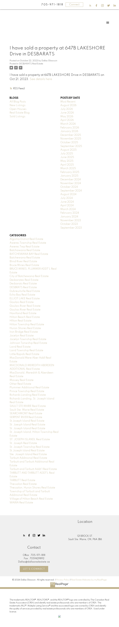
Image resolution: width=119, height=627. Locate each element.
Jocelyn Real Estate (22, 335)
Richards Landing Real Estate (28, 395)
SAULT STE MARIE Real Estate (28, 406)
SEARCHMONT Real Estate (26, 413)
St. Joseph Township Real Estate (30, 447)
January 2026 (69, 131)
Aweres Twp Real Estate (24, 246)
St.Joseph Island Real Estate (27, 450)
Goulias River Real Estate (25, 309)
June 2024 (67, 202)
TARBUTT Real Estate (22, 480)
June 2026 (67, 112)
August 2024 (68, 194)
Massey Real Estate (22, 380)
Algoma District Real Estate (26, 239)
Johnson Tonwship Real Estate (28, 343)
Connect (74, 4)
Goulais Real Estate (22, 302)
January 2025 (69, 176)
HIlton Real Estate (20, 320)
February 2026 (69, 127)
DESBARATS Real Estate (31, 64)
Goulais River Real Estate (25, 306)
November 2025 (70, 138)
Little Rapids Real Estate (24, 354)
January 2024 (69, 216)
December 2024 (70, 179)
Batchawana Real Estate (25, 250)
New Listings (17, 105)
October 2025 (69, 142)
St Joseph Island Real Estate (27, 421)
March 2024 (68, 209)
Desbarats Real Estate (23, 283)
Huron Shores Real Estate (25, 328)
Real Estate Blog (20, 112)
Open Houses (18, 109)
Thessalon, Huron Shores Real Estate (32, 487)
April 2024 (67, 205)
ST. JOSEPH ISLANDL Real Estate (30, 439)
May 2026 (66, 116)
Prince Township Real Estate (27, 391)
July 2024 (66, 198)
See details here (41, 79)
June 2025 (67, 157)
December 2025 (70, 135)
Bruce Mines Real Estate (24, 265)
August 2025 (68, 150)
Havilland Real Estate (23, 313)
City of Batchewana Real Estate (29, 276)
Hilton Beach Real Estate (25, 317)
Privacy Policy (63, 580)
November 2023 (70, 220)
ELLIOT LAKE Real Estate (25, 298)
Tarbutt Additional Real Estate (28, 458)
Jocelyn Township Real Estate (28, 339)
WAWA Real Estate (21, 502)
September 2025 (71, 146)
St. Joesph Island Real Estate (27, 424)
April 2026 (67, 120)
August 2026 (68, 105)
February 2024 (69, 213)
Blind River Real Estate (23, 261)
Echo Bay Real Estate (22, 294)
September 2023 (71, 228)
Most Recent (67, 101)
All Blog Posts (18, 101)
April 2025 (67, 164)
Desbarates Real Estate (24, 280)
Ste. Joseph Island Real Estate (28, 454)
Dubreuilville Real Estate (25, 291)
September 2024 (71, 190)
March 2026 (68, 124)
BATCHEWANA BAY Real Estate (29, 254)
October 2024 (69, 187)
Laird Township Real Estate (26, 350)
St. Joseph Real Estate (23, 443)
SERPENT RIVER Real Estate (26, 417)
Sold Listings (17, 116)
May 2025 (66, 161)
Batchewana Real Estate (25, 257)
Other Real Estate (20, 384)
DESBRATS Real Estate (23, 287)
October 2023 (69, 224)
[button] (90, 5)
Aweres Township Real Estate (28, 243)
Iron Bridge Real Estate (24, 332)
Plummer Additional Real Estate (29, 387)
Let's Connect (34, 569)
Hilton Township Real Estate (27, 324)
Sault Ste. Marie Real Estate (27, 410)
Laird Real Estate (20, 347)
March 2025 (68, 168)
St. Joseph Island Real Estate (27, 428)
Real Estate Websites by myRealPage (89, 580)
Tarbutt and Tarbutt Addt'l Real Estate (33, 469)
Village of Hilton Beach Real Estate (31, 499)
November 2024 (70, 183)
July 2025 (66, 153)
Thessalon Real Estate (23, 484)
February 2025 (69, 172)
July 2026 (66, 109)
